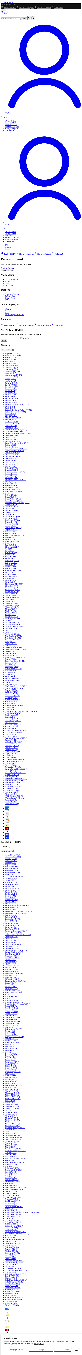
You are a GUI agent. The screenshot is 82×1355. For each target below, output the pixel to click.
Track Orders (9, 130)
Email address (25, 338)
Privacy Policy (39, 1344)
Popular (7, 281)
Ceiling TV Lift (10, 123)
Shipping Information (12, 294)
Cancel (24, 18)
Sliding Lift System (11, 129)
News (7, 313)
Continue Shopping (7, 268)
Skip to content (8, 2)
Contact (14, 4)
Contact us (8, 311)
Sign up (4, 340)
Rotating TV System (12, 127)
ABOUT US (9, 283)
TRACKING (9, 285)
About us (8, 309)
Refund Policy (10, 296)
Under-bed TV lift (11, 125)
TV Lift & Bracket (11, 279)
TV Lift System (10, 121)
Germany (7, 350)
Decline (66, 1350)
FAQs (3, 4)
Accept (41, 1350)
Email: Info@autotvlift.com (14, 315)
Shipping (8, 4)
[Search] (31, 18)
